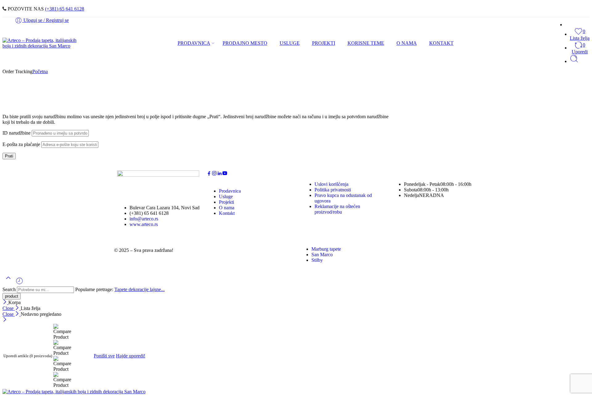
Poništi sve (104, 355)
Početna (40, 71)
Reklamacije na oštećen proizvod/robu (337, 209)
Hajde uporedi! (130, 355)
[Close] (5, 302)
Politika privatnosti (332, 189)
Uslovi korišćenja (331, 184)
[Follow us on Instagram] (214, 174)
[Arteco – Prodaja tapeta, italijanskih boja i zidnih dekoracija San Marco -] (40, 45)
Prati (9, 156)
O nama (226, 207)
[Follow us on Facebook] (209, 174)
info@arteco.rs (144, 218)
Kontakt (227, 213)
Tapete (121, 289)
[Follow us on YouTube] (225, 174)
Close (8, 308)
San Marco (322, 254)
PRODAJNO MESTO (245, 43)
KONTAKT (441, 43)
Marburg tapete (326, 249)
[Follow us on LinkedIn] (219, 174)
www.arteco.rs (144, 224)
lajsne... (157, 289)
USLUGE (290, 43)
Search (9, 289)
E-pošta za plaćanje (21, 144)
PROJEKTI (323, 43)
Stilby (317, 260)
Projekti (226, 202)
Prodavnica (230, 191)
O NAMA (407, 43)
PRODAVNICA (194, 43)
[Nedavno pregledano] (19, 283)
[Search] (574, 61)
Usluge (226, 196)
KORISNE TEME (365, 43)
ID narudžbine (16, 133)
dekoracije (139, 289)
